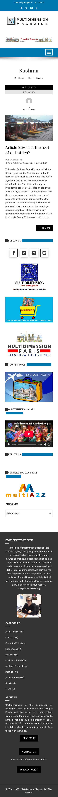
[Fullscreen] (49, 444)
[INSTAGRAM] (34, 253)
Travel (8, 689)
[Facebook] (14, 253)
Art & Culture (11, 631)
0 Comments (30, 92)
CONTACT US (29, 751)
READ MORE (29, 738)
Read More (44, 227)
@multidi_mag (29, 109)
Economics (11, 649)
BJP (14, 163)
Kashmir (38, 163)
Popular (9, 671)
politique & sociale (14, 666)
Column (9, 637)
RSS (45, 163)
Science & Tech (13, 677)
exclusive (10, 654)
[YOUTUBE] (44, 253)
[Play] (9, 444)
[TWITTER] (24, 253)
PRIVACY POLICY (29, 769)
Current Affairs (13, 643)
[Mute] (44, 444)
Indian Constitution (25, 163)
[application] (29, 433)
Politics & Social (15, 160)
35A (10, 163)
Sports (8, 683)
